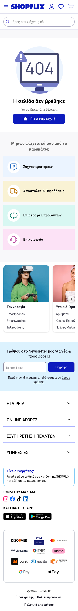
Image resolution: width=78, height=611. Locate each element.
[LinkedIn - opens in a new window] (26, 498)
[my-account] (51, 7)
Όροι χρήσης (25, 597)
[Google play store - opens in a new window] (40, 516)
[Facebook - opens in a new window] (13, 498)
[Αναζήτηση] (8, 21)
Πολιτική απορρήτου (39, 604)
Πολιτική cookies (49, 597)
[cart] (71, 7)
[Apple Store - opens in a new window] (15, 516)
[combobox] (39, 22)
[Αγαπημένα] (61, 7)
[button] (5, 6)
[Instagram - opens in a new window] (6, 498)
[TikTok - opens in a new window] (20, 498)
